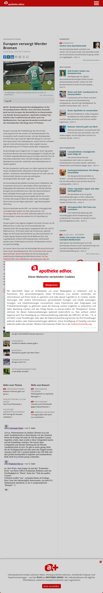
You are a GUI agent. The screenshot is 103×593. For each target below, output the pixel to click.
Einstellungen (89, 328)
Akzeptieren (51, 285)
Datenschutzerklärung (81, 324)
